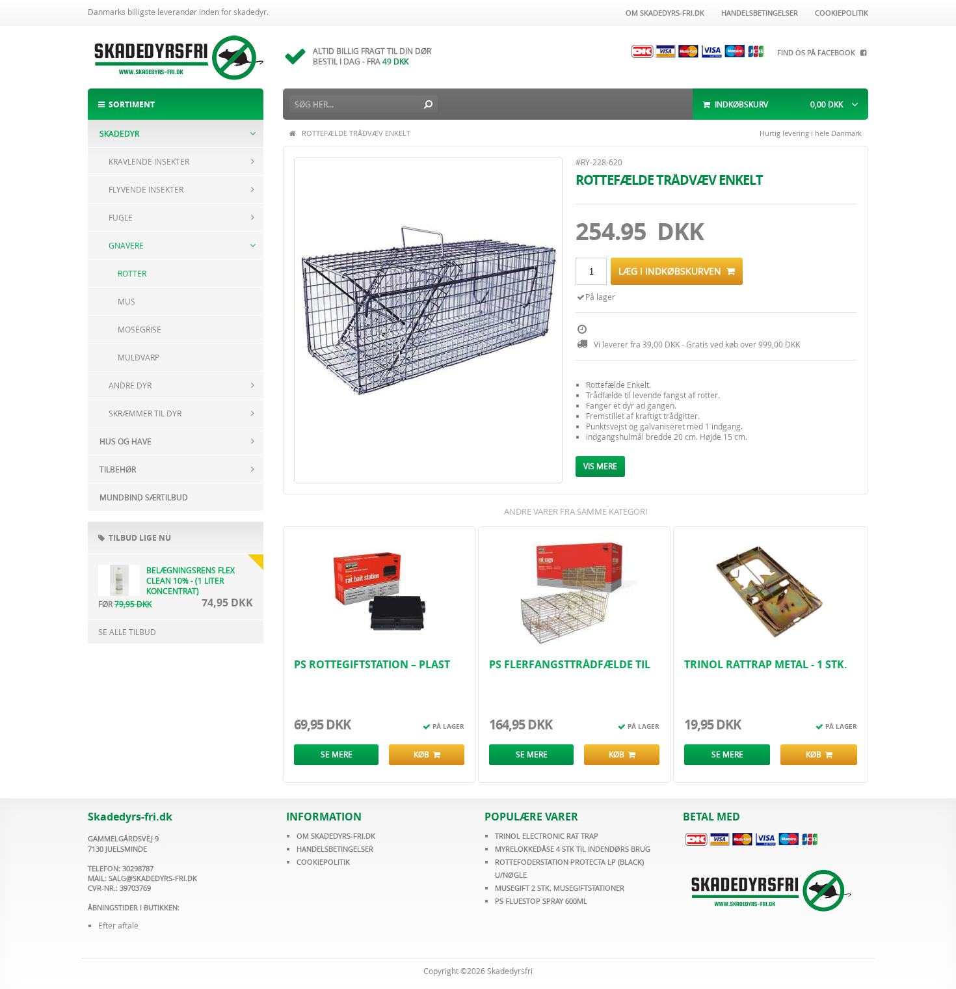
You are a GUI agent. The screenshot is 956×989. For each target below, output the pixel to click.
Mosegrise (139, 329)
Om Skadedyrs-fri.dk (663, 13)
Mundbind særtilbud (144, 497)
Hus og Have (126, 441)
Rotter (132, 273)
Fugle (121, 217)
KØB (423, 754)
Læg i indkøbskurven (672, 271)
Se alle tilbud (127, 632)
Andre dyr (130, 385)
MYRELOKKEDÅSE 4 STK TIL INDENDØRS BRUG (572, 849)
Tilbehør (118, 469)
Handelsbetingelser (757, 13)
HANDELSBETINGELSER (335, 849)
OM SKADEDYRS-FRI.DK (336, 836)
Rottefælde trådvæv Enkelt (356, 133)
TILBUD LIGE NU (138, 537)
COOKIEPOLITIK (323, 862)
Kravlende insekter (149, 161)
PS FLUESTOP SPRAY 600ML (541, 901)
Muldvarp (138, 357)
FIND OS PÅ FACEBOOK (818, 52)
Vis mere (600, 466)
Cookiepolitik (839, 13)
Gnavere (126, 245)
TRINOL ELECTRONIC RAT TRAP (546, 836)
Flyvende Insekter (146, 189)
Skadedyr (119, 133)
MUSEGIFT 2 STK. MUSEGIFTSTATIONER (559, 888)
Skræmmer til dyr (145, 413)
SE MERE (336, 754)
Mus (126, 301)
